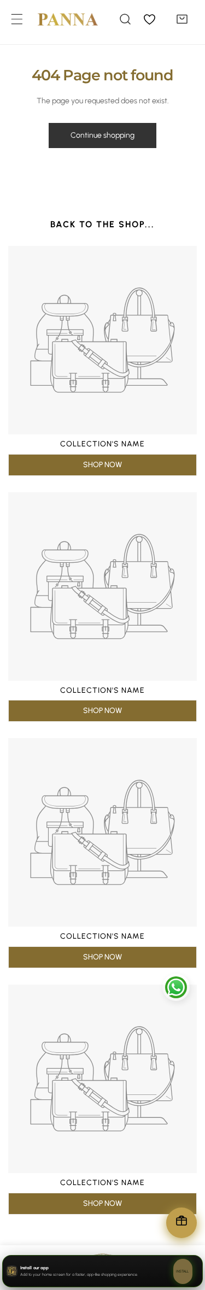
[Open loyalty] (181, 1222)
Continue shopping (102, 135)
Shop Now (102, 464)
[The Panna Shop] (59, 19)
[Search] (125, 19)
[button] (182, 19)
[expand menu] (17, 19)
